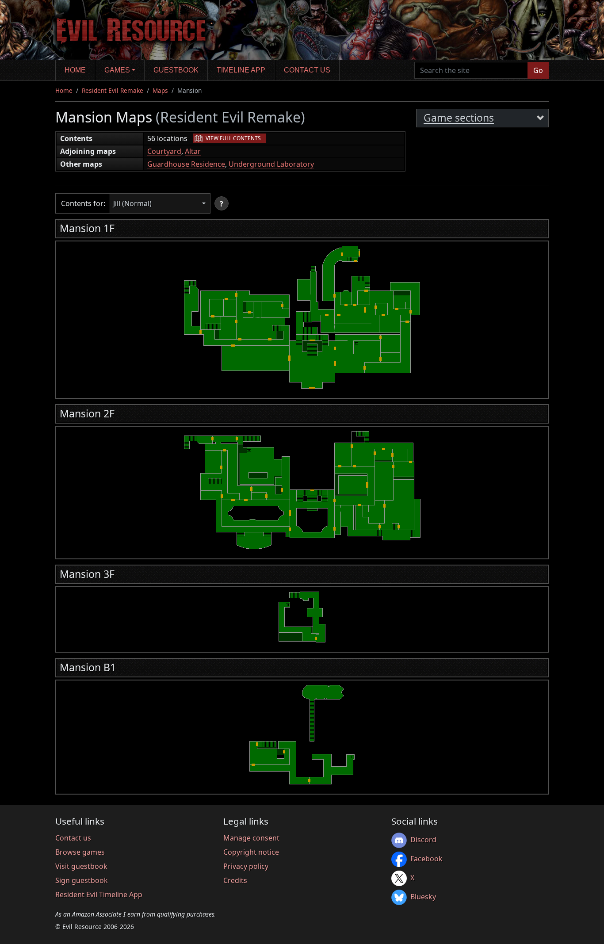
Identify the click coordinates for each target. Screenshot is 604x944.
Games (117, 70)
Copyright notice (251, 852)
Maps (160, 90)
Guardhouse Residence (186, 164)
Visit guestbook (81, 866)
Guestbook (176, 70)
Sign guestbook (81, 880)
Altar (193, 151)
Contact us (307, 70)
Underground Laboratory (271, 164)
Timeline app (241, 70)
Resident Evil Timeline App (98, 894)
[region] (302, 317)
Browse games (80, 852)
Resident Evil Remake (112, 90)
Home (75, 70)
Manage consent (251, 838)
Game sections (459, 118)
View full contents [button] (233, 138)
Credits (235, 880)
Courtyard (164, 151)
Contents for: (83, 203)
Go (538, 70)
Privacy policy (245, 866)
